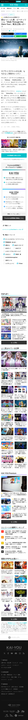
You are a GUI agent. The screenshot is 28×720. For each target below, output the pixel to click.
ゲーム (19, 677)
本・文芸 (3, 674)
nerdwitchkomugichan (11, 257)
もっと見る (14, 342)
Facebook (8, 653)
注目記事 (9, 662)
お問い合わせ (14, 686)
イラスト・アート (5, 677)
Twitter (4, 653)
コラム (20, 662)
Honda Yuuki (4, 30)
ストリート (8, 11)
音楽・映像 (14, 677)
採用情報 (10, 694)
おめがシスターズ (18, 245)
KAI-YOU (3, 11)
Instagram (20, 653)
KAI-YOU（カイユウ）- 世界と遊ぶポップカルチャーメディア (14, 5)
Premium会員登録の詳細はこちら (14, 218)
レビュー (9, 665)
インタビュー (15, 665)
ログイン (24, 1)
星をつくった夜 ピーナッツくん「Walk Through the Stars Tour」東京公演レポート (13, 23)
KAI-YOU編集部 (23, 622)
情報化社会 (9, 674)
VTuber (21, 263)
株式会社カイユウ (11, 622)
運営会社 (3, 694)
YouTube (12, 653)
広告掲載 (21, 686)
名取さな (7, 245)
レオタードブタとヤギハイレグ (13, 251)
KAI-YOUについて (5, 686)
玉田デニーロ (8, 260)
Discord (16, 653)
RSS (23, 653)
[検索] (26, 5)
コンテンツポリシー (13, 624)
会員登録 (18, 1)
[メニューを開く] (2, 5)
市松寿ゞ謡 (18, 254)
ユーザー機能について (6, 689)
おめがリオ (18, 248)
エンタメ (10, 679)
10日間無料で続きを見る (14, 155)
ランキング (15, 662)
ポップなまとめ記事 (6, 667)
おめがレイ (8, 248)
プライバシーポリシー (6, 691)
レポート (13, 11)
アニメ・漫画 (17, 674)
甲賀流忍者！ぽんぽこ (10, 242)
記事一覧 (3, 662)
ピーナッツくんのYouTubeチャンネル (12, 229)
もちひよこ (19, 91)
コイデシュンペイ (9, 263)
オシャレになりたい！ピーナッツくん (14, 239)
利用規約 (15, 689)
